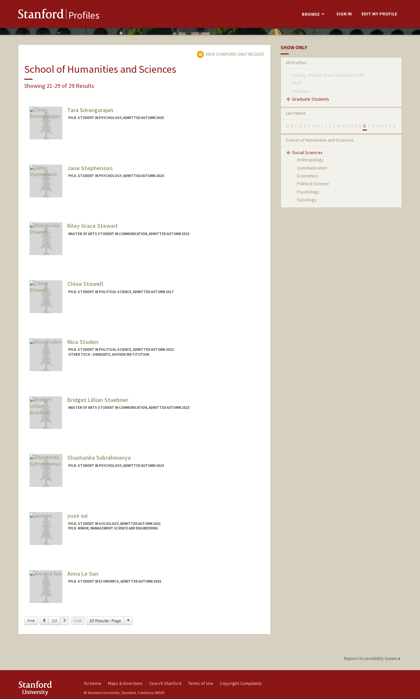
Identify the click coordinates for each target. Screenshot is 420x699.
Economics (307, 176)
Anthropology (310, 160)
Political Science (313, 184)
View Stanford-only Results (234, 54)
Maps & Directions (125, 683)
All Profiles (296, 63)
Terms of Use (200, 683)
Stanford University (46, 688)
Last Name (296, 113)
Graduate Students (310, 99)
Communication (312, 168)
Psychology (308, 192)
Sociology (307, 200)
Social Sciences (307, 152)
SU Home (92, 683)
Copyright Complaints (241, 683)
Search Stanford (165, 683)
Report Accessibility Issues (371, 658)
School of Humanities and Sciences (320, 140)
